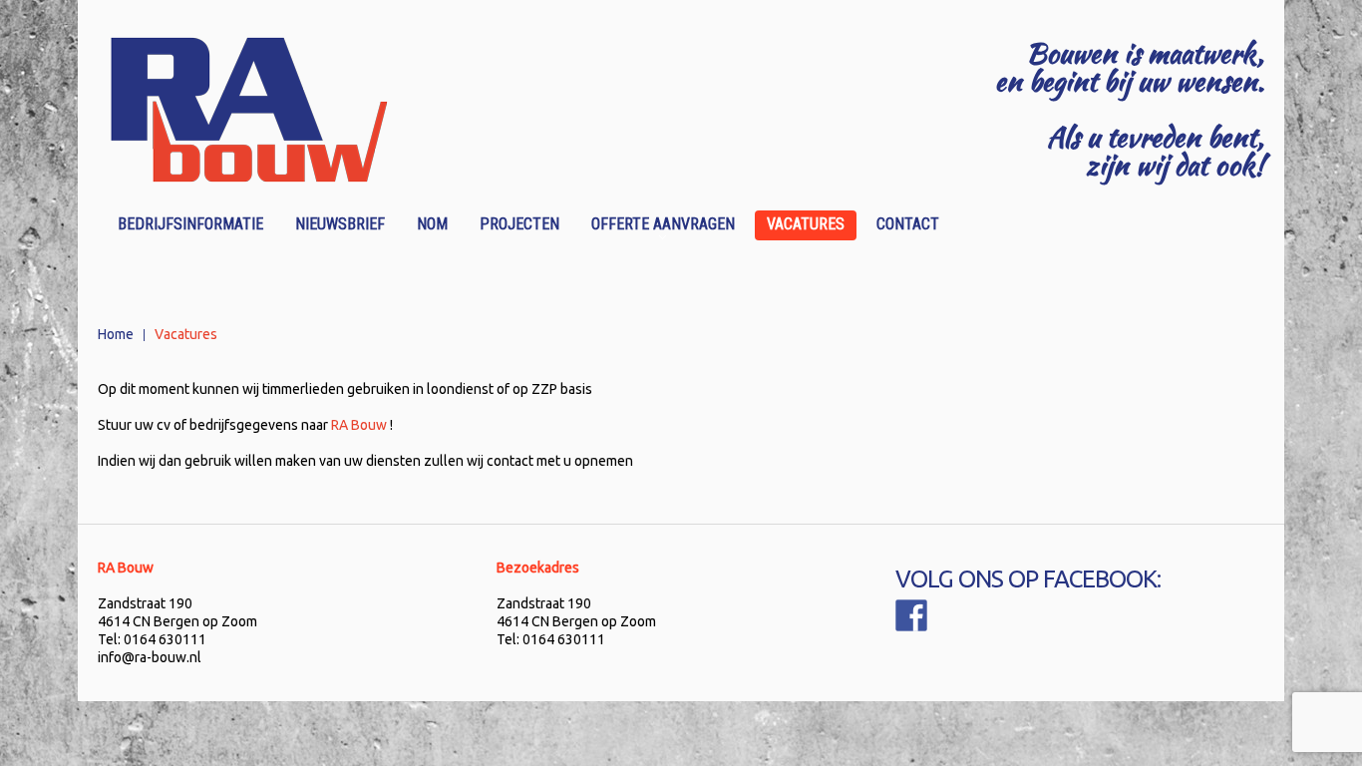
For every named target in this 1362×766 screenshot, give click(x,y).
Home (116, 334)
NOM (432, 223)
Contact (907, 223)
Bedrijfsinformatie (190, 223)
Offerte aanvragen (657, 227)
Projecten (519, 223)
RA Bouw (359, 425)
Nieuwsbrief (340, 223)
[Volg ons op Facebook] (911, 615)
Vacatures (806, 223)
